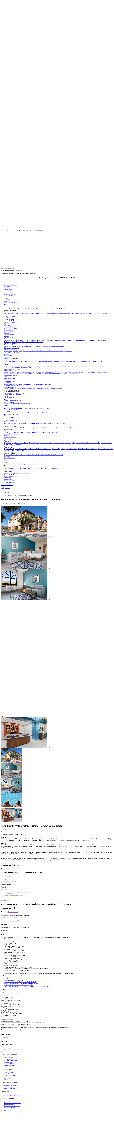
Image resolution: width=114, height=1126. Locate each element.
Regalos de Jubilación (44, 449)
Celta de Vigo (90, 366)
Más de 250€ (59, 455)
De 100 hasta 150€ (43, 455)
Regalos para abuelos (92, 443)
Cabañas (34, 351)
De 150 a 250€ (52, 455)
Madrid (6, 464)
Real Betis (58, 366)
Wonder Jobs (7, 1078)
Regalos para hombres (21, 443)
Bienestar (6, 396)
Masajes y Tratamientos (10, 400)
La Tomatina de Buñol (23, 473)
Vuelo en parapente (43, 423)
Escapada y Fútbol (11, 342)
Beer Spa (46, 408)
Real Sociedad (77, 366)
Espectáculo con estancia (14, 373)
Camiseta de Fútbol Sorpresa (24, 366)
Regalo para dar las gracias (57, 449)
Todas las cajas (8, 301)
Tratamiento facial (28, 403)
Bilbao (36, 464)
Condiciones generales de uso (12, 1106)
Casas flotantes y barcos (43, 351)
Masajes (11, 403)
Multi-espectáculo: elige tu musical (30, 373)
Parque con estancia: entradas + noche (92, 361)
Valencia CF (70, 366)
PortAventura (35, 361)
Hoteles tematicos (27, 351)
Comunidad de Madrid (53, 468)
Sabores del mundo (26, 384)
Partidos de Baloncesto (34, 367)
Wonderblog (7, 1066)
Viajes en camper (63, 346)
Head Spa (41, 408)
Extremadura (22, 468)
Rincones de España (53, 346)
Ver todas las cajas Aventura (11, 434)
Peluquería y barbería (25, 412)
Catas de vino (17, 388)
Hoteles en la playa (32, 346)
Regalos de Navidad (81, 449)
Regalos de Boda (8, 330)
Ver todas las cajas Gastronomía (12, 394)
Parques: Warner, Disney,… (22, 313)
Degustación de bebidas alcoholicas (53, 388)
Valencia (19, 464)
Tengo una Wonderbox (10, 294)
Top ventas (7, 286)
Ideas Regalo (7, 288)
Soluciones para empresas (11, 1085)
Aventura (6, 415)
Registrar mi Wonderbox (10, 1060)
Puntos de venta (8, 1074)
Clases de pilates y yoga (48, 412)
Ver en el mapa (22, 503)
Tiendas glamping (18, 351)
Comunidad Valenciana (41, 468)
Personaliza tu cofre (9, 1065)
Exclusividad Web (9, 319)
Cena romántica (35, 384)
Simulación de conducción (67, 428)
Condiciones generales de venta (12, 1103)
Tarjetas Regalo (8, 477)
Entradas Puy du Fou (9, 308)
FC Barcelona (42, 366)
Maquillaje (39, 412)
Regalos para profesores (44, 443)
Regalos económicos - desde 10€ (38, 313)
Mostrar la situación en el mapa (9, 921)
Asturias (32, 468)
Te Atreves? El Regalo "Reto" (51, 432)
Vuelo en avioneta (53, 423)
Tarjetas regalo (8, 289)
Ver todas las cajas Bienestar (11, 414)
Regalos (6, 490)
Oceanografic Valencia (71, 361)
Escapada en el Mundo (21, 346)
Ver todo (14, 302)
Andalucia (10, 468)
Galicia (6, 468)
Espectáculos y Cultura (10, 369)
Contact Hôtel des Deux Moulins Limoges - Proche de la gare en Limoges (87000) (26, 986)
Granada (27, 464)
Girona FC (84, 366)
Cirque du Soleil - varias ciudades (73, 372)
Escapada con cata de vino (67, 340)
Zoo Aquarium (61, 361)
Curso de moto (56, 428)
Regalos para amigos (67, 443)
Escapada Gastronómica (21, 340)
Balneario (24, 408)
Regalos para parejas (64, 313)
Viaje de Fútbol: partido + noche (19, 367)
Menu (2, 282)
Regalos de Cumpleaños (10, 285)
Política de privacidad (9, 1107)
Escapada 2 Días (98, 340)
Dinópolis (79, 361)
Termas (29, 408)
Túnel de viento (62, 423)
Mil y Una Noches (89, 340)
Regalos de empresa (9, 480)
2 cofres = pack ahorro (10, 316)
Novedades (7, 318)
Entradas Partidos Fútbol (10, 366)
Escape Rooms (62, 373)
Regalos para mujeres (32, 443)
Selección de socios (9, 1080)
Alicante (32, 464)
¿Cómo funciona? (8, 1059)
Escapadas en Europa (9, 346)
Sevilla (15, 464)
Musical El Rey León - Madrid (17, 372)
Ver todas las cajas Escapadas (11, 352)
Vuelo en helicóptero (24, 423)
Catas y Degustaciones (10, 385)
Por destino (7, 456)
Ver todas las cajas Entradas (11, 375)
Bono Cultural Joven (9, 322)
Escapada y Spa (32, 340)
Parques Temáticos (9, 358)
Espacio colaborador (9, 1088)
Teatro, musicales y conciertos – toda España (37, 372)
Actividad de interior (37, 432)
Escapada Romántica (9, 340)
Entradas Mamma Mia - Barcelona (24, 308)
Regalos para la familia (53, 313)
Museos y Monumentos (45, 373)
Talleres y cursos (102, 313)
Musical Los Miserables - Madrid (91, 372)
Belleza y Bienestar (9, 409)
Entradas (6, 354)
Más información (5, 900)
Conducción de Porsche (42, 428)
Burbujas (11, 351)
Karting (50, 428)
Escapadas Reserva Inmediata (44, 340)
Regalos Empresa (8, 291)
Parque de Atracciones (51, 361)
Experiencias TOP (9, 321)
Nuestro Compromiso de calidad (12, 1077)
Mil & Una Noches (75, 313)
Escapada (6, 492)
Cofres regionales (93, 313)
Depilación (34, 412)
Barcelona (10, 464)
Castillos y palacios (63, 351)
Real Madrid (35, 366)
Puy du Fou (12, 361)
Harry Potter (42, 361)
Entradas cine (55, 373)
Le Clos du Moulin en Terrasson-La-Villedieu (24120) (19, 985)
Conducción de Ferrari (15, 428)
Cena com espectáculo (45, 384)
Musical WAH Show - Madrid (57, 372)
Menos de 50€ (25, 455)
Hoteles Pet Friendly (64, 308)
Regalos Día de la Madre (17, 450)
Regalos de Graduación (19, 449)
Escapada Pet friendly (37, 342)
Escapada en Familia (42, 346)
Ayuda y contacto (8, 295)
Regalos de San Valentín (102, 449)
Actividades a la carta (9, 1075)
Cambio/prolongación (9, 1063)
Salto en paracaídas (14, 423)
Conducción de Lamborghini (28, 428)
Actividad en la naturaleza (25, 432)
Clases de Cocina (21, 393)
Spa (5, 405)
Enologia (11, 388)
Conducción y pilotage (10, 425)
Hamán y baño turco (14, 408)
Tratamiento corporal (18, 403)
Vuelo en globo (55, 308)
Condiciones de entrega (10, 1062)
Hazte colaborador (9, 1087)
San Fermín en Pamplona (10, 473)
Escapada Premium (79, 340)
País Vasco (16, 468)
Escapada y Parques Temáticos (24, 342)
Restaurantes (7, 381)
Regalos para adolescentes (80, 443)
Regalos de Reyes (91, 449)
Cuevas (70, 351)
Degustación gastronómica (37, 388)
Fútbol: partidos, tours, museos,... (42, 308)
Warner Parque (19, 361)
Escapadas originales (9, 313)
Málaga (23, 464)
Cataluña (28, 468)
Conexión (3, 486)
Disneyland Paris (27, 361)
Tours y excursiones (71, 373)
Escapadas (7, 333)
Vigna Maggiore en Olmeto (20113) (14, 980)
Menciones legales (9, 1104)
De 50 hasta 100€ (33, 455)
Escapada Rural (56, 340)
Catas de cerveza (25, 388)
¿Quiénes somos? (8, 1072)
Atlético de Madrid (51, 366)
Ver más (6, 979)
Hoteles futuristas (53, 351)
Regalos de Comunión (70, 449)
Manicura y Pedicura (14, 412)
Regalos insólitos (84, 313)
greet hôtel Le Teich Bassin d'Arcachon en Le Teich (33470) (20, 982)
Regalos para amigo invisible (16, 444)
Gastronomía (7, 376)
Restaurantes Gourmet (15, 384)
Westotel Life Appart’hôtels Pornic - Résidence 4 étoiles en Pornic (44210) (24, 983)
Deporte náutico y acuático (11, 432)
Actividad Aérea (8, 420)
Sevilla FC (64, 366)
